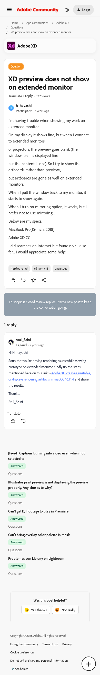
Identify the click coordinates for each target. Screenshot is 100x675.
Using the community (24, 644)
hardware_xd (19, 268)
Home (14, 23)
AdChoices (21, 669)
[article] (50, 381)
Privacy (67, 644)
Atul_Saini (23, 339)
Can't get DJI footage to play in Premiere (38, 511)
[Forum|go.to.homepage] (37, 10)
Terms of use (50, 644)
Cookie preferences (22, 652)
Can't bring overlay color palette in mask (39, 535)
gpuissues (61, 268)
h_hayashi (24, 105)
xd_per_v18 (41, 268)
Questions (17, 27)
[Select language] (67, 10)
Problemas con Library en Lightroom (36, 558)
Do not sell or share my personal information (39, 660)
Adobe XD (62, 23)
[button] (9, 11)
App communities (37, 23)
